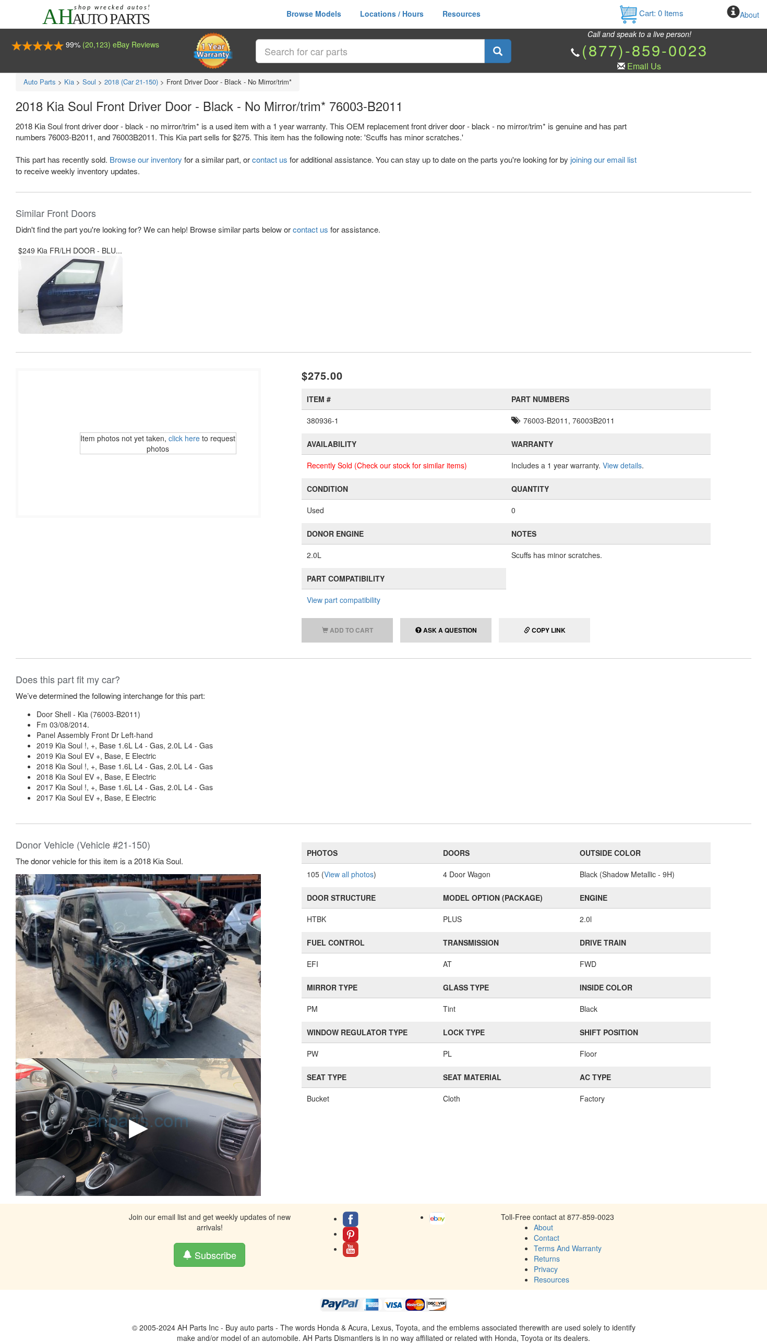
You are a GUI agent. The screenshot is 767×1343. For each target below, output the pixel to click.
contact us (269, 159)
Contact (546, 1237)
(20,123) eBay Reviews (120, 44)
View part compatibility (343, 600)
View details (622, 465)
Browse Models (313, 13)
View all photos (349, 874)
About (749, 14)
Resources (461, 13)
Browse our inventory (146, 159)
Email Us (644, 66)
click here (184, 438)
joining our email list (603, 159)
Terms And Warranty (568, 1248)
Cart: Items (660, 12)
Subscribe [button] (214, 1255)
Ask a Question (449, 630)
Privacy (546, 1269)
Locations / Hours (392, 13)
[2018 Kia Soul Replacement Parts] (138, 965)
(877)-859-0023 (645, 50)
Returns (547, 1258)
